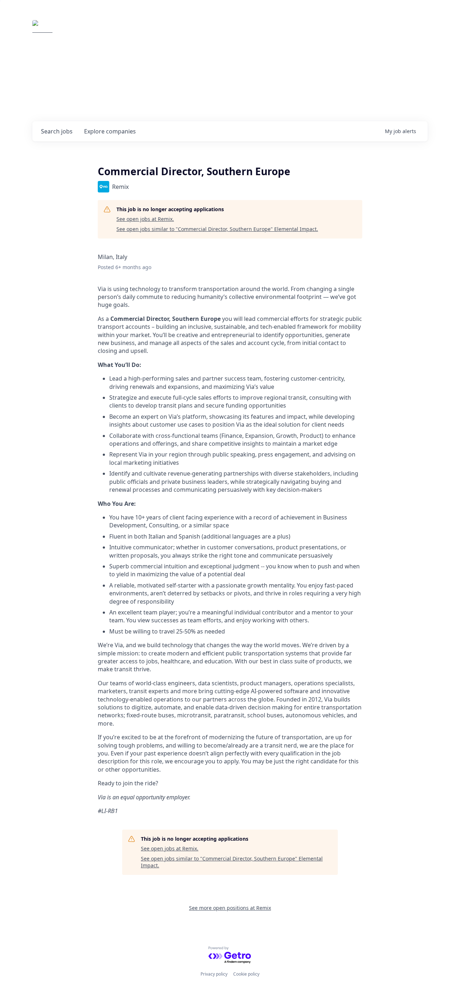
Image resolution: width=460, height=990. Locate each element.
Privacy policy (214, 974)
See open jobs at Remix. (145, 218)
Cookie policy (246, 974)
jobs (57, 131)
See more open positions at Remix (230, 907)
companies (110, 131)
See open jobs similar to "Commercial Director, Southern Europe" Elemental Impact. (217, 229)
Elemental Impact (99, 30)
